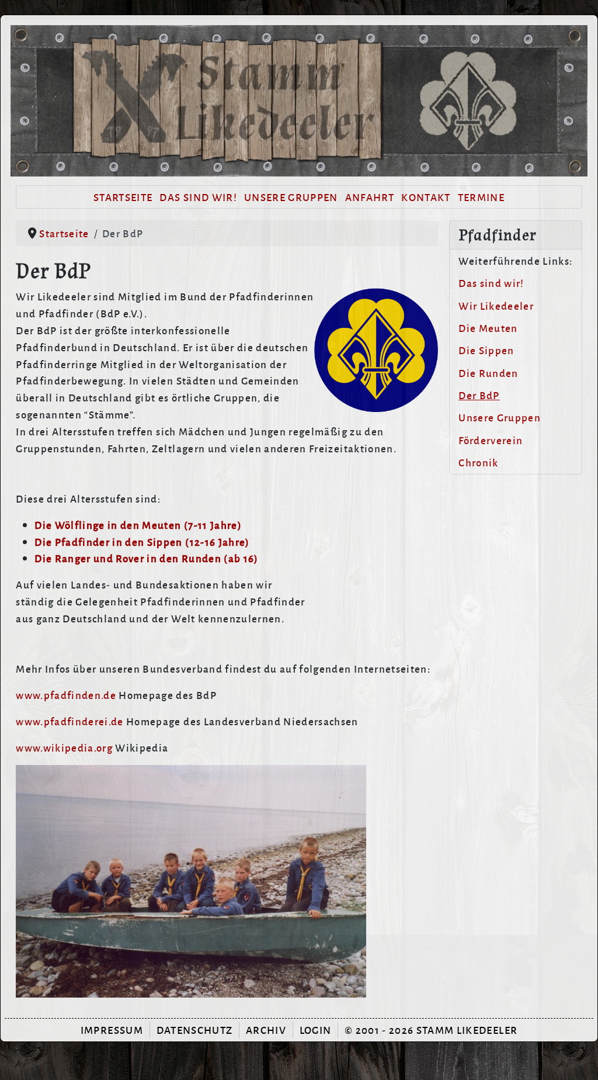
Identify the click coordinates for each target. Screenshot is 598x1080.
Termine (481, 196)
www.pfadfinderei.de (71, 721)
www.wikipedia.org (65, 747)
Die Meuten (487, 327)
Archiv (266, 1029)
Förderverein (490, 439)
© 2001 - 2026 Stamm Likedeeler (431, 1029)
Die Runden (488, 372)
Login (316, 1029)
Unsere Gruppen (291, 196)
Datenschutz (195, 1029)
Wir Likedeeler (496, 305)
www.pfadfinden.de (67, 694)
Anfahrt (369, 196)
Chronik (478, 462)
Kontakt (425, 196)
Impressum (112, 1029)
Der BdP (478, 394)
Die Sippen (486, 349)
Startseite (122, 196)
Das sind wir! (198, 196)
